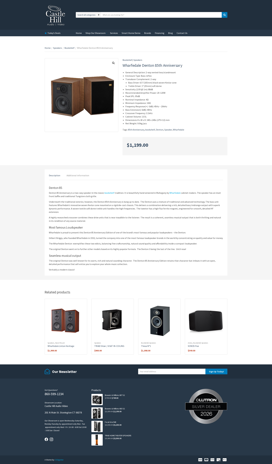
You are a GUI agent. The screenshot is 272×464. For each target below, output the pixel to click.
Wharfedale (178, 129)
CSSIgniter (59, 459)
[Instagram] (51, 439)
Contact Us (182, 33)
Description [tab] (54, 175)
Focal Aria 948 (110, 422)
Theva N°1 (146, 346)
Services (114, 33)
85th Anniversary (136, 129)
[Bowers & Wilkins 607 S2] (97, 399)
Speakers (57, 47)
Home (79, 33)
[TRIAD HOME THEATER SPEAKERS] (97, 440)
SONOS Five (193, 346)
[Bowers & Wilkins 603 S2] (97, 413)
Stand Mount (60, 343)
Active (190, 343)
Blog (170, 33)
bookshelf (150, 129)
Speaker (168, 129)
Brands (147, 33)
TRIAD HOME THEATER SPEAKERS (118, 435)
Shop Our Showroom (96, 33)
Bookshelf (69, 47)
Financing (159, 33)
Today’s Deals (53, 33)
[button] (113, 63)
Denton (159, 129)
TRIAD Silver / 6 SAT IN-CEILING (109, 346)
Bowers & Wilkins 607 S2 (115, 395)
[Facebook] (46, 439)
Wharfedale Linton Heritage (61, 346)
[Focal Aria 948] (97, 426)
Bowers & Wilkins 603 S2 (115, 408)
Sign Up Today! (216, 371)
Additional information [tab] (78, 175)
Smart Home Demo (131, 33)
